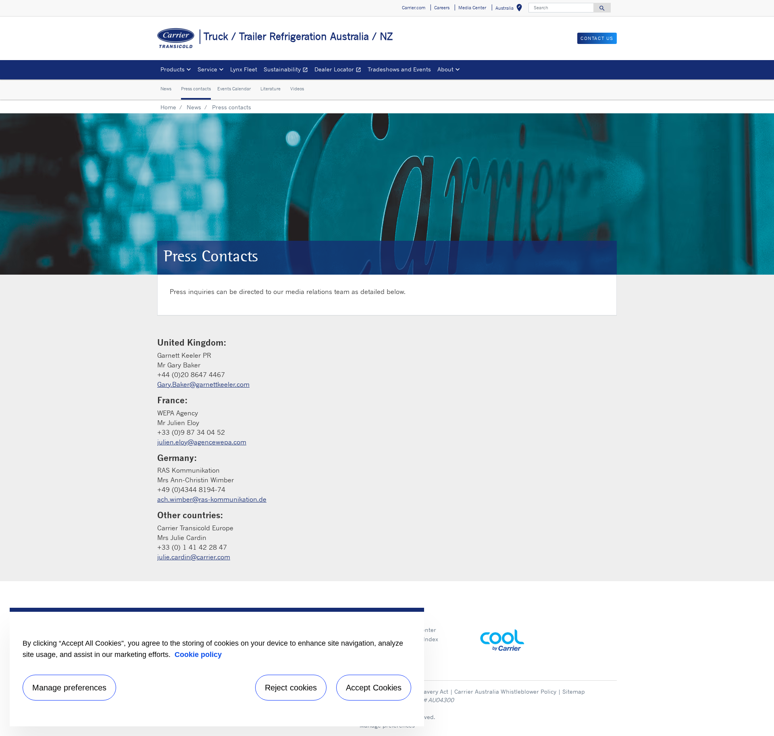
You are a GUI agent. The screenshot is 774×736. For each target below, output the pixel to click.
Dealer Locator (339, 70)
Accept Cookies (374, 687)
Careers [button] (441, 7)
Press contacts (196, 89)
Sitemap (573, 691)
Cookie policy (198, 655)
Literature (270, 89)
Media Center (418, 629)
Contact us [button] (597, 38)
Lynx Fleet (243, 69)
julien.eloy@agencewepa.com (201, 442)
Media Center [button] (472, 7)
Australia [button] (510, 9)
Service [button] (207, 69)
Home (168, 107)
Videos (297, 89)
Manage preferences (69, 687)
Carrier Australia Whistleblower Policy (505, 691)
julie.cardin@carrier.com (193, 557)
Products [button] (172, 69)
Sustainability (287, 70)
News (165, 89)
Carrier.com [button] (413, 7)
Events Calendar (234, 89)
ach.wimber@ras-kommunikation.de (211, 499)
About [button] (445, 69)
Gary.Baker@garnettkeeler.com (203, 384)
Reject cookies (291, 687)
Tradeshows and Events (399, 69)
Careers (410, 620)
